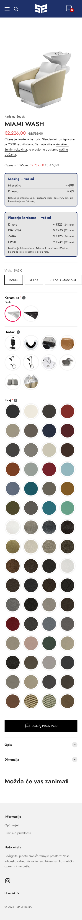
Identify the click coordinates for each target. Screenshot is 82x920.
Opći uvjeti (12, 825)
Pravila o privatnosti (18, 833)
